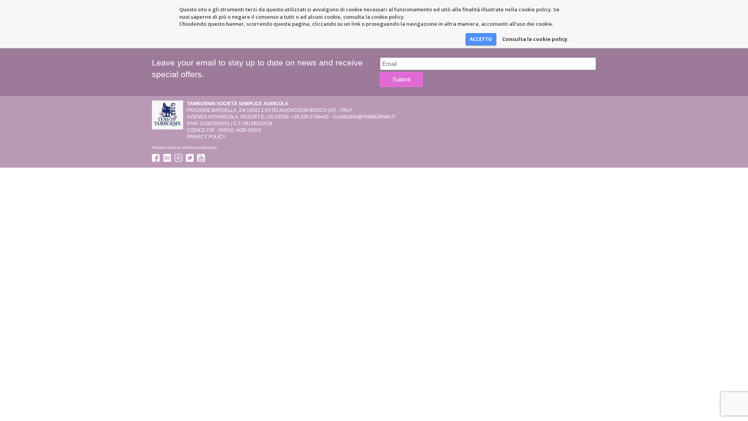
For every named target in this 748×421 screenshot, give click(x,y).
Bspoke (188, 148)
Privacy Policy (206, 137)
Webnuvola (207, 148)
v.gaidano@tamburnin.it (364, 117)
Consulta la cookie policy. (535, 38)
